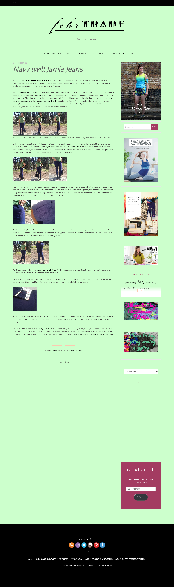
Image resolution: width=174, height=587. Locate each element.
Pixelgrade (108, 565)
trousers (79, 350)
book (127, 282)
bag (125, 283)
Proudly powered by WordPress (81, 565)
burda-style (133, 283)
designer (155, 283)
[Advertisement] (141, 422)
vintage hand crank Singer (47, 270)
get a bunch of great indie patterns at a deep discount (93, 334)
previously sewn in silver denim (47, 101)
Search (18, 3)
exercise (129, 293)
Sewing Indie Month (45, 329)
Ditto (40, 95)
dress (135, 288)
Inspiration (116, 54)
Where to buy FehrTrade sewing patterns (129, 559)
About (134, 54)
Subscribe (141, 497)
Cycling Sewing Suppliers (46, 559)
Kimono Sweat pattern (28, 92)
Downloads (63, 559)
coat (146, 282)
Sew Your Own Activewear (102, 559)
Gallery (97, 54)
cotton (150, 282)
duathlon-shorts (144, 288)
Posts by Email (76, 559)
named (72, 350)
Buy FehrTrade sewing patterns (53, 54)
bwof (141, 281)
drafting (128, 288)
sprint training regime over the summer (35, 80)
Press (87, 559)
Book (81, 54)
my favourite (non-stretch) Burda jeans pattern (63, 147)
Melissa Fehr (92, 539)
